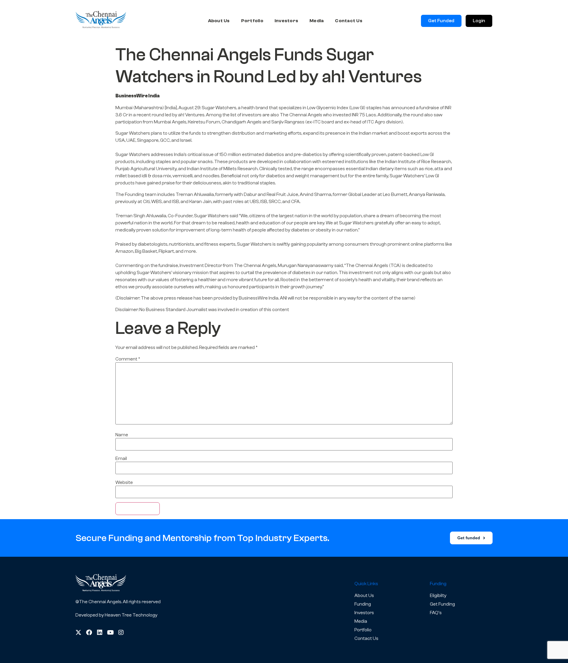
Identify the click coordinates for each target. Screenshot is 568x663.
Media (316, 20)
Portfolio (252, 20)
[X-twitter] (78, 632)
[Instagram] (121, 632)
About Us (219, 20)
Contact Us (348, 20)
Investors (286, 20)
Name (121, 434)
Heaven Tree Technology (131, 615)
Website (124, 482)
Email (121, 458)
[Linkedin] (100, 632)
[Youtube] (110, 632)
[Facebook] (89, 632)
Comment (127, 359)
